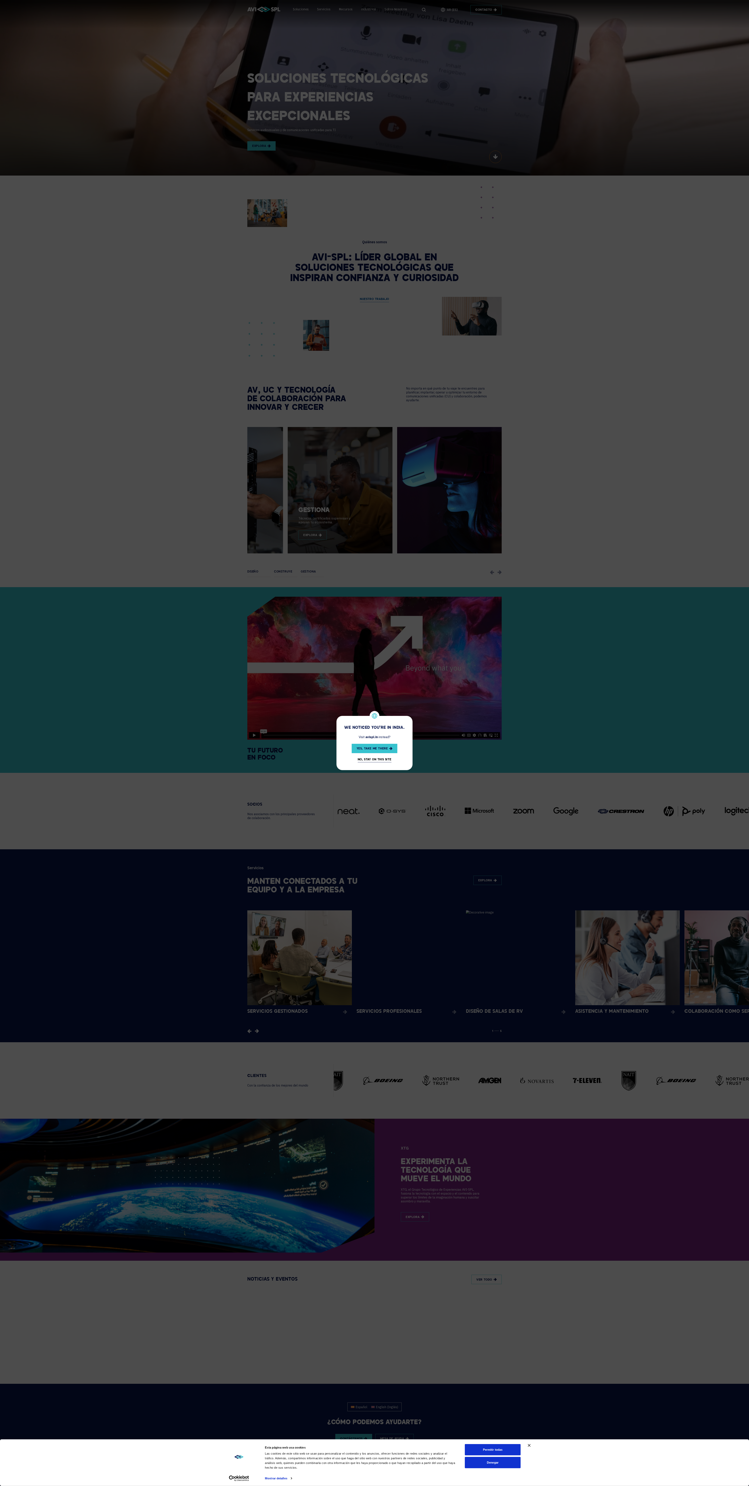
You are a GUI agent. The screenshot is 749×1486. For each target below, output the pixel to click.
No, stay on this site (374, 759)
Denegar (493, 1462)
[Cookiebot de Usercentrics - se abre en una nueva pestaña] (239, 1478)
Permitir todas (492, 1449)
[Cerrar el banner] (529, 1445)
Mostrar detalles (276, 1478)
